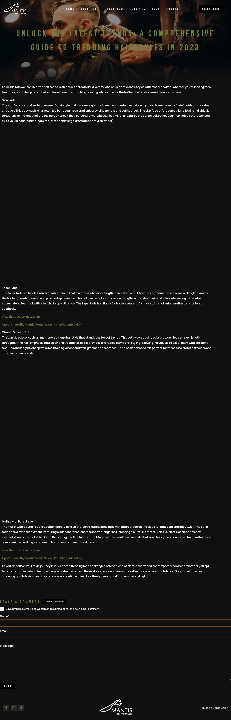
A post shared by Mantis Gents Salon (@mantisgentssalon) (42, 324)
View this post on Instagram (21, 317)
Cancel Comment (54, 601)
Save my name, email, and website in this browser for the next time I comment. (53, 609)
